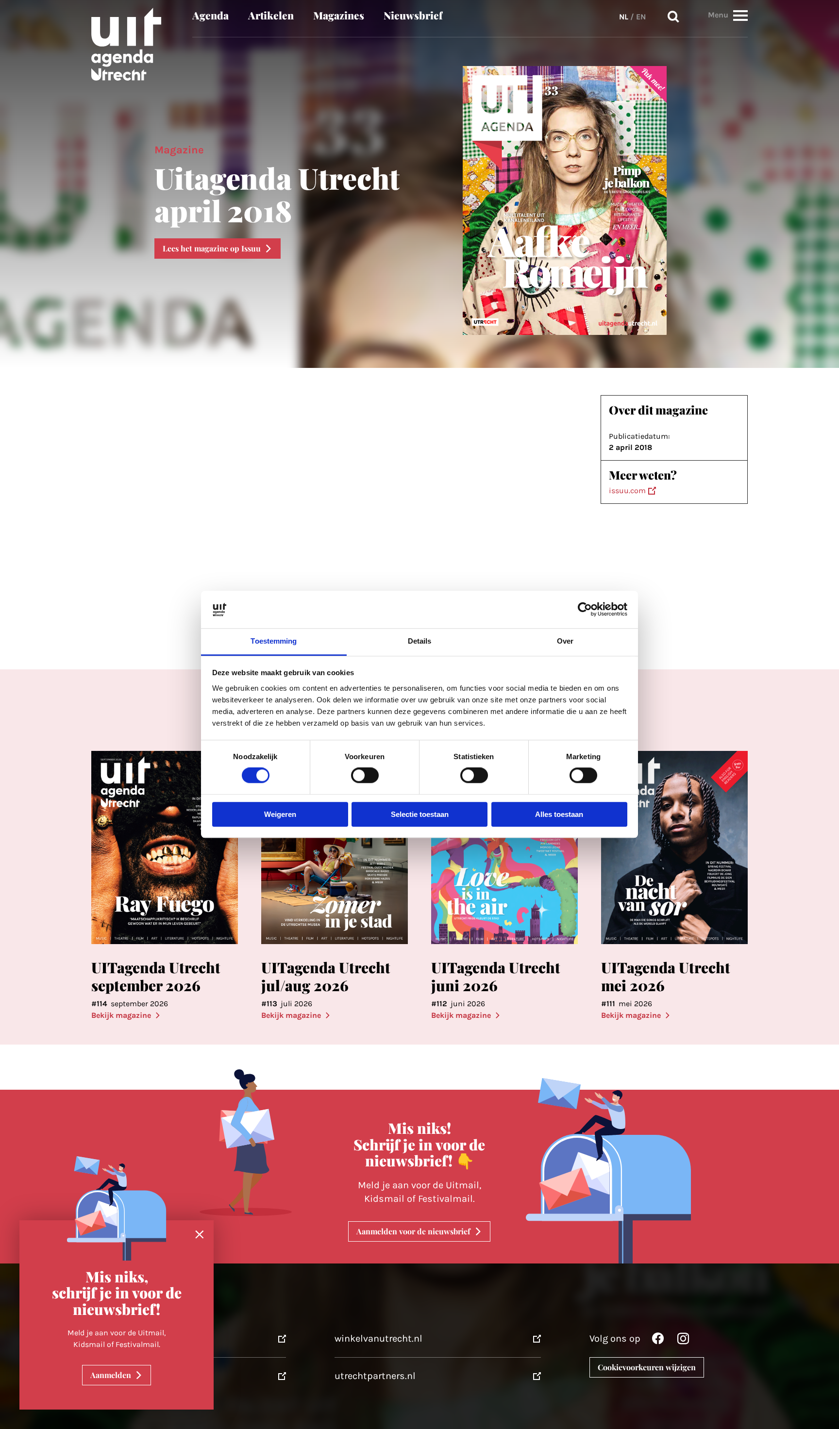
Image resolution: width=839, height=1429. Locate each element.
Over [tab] (565, 641)
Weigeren (280, 814)
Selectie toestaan (420, 814)
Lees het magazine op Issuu (212, 248)
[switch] (365, 775)
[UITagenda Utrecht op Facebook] (658, 1341)
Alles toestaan (559, 814)
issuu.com (627, 490)
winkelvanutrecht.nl (378, 1338)
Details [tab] (420, 641)
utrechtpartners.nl (375, 1375)
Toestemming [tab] (274, 641)
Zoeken (673, 17)
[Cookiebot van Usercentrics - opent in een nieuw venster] (584, 609)
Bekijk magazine (121, 1015)
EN (641, 16)
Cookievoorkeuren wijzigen (647, 1367)
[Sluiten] (199, 1235)
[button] (740, 15)
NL (623, 16)
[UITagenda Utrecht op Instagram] (683, 1341)
